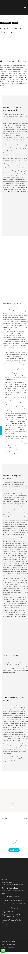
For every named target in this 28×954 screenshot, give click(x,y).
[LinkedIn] (9, 784)
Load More (14, 850)
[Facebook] (1, 784)
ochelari (14, 777)
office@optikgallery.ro (13, 908)
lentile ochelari (5, 777)
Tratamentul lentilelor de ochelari (12, 740)
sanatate (22, 777)
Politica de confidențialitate (8, 947)
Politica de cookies (11, 944)
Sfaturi (15, 22)
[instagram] (5, 950)
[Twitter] (3, 784)
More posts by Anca (14, 807)
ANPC (3, 944)
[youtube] (7, 950)
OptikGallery (14, 761)
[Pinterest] (6, 784)
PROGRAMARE (1, 430)
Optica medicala (5, 22)
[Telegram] (12, 784)
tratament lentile (6, 780)
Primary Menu (25, 7)
